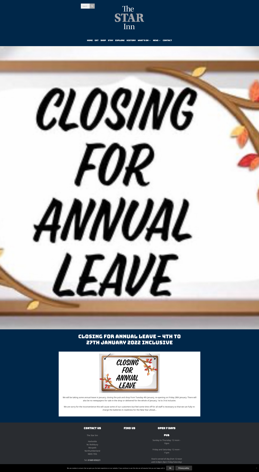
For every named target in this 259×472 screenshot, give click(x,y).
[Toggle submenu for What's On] (150, 40)
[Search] (92, 6)
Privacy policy (183, 468)
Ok (170, 468)
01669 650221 (94, 460)
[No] (256, 468)
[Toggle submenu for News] (160, 40)
